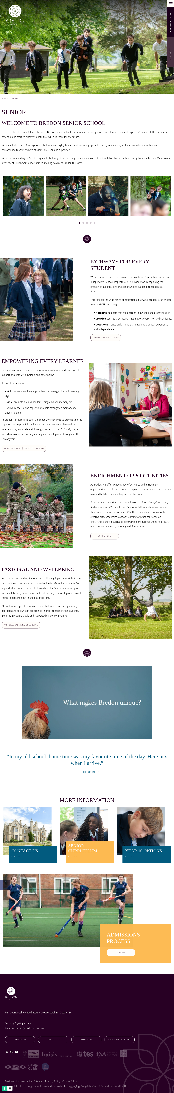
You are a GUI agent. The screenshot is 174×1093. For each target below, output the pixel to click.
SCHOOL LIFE (104, 536)
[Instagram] (11, 1052)
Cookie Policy (69, 1081)
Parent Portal (170, 22)
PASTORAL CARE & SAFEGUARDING (21, 625)
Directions (20, 1039)
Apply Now (86, 1039)
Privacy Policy (52, 1081)
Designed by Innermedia (18, 1081)
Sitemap (38, 1081)
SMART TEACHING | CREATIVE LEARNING (24, 448)
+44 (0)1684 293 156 (20, 1023)
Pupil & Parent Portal (119, 1039)
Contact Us (53, 1039)
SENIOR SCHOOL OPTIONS (106, 338)
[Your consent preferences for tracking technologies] (10, 1088)
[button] (79, 223)
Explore (121, 953)
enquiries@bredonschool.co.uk (29, 1028)
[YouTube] (16, 1052)
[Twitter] (7, 1052)
